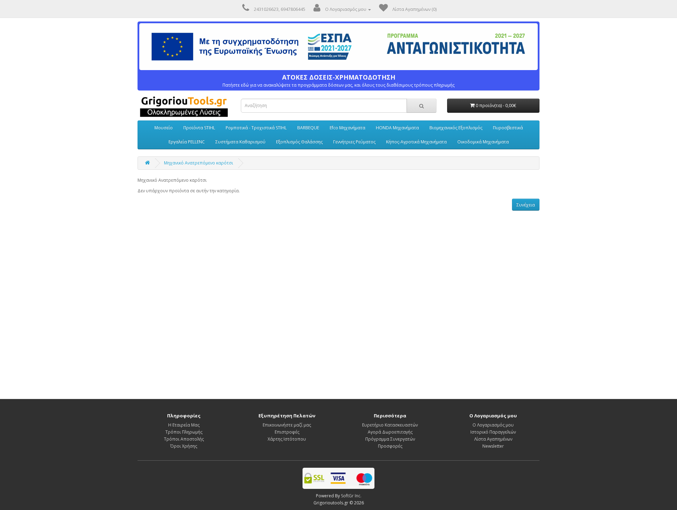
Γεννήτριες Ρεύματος (354, 142)
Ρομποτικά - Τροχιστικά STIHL (256, 128)
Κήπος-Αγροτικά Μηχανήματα (416, 142)
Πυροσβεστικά (508, 128)
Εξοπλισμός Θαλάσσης (299, 142)
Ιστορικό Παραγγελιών (493, 432)
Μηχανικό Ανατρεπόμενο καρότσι (198, 163)
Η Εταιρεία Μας (184, 425)
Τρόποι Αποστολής (184, 439)
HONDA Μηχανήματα (397, 128)
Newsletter (493, 446)
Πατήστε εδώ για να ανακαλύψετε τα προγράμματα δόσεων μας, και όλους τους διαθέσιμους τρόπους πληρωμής (338, 81)
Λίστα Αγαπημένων (493, 439)
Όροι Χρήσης (183, 446)
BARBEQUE (308, 128)
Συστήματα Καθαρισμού (240, 142)
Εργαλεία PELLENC (187, 142)
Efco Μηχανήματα (347, 128)
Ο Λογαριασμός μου (493, 425)
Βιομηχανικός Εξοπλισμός (455, 128)
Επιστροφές (287, 432)
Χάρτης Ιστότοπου (287, 439)
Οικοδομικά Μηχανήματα (483, 142)
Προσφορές (390, 446)
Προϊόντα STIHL (199, 128)
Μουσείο (163, 128)
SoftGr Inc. (351, 496)
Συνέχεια (526, 205)
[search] (422, 106)
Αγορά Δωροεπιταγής (390, 432)
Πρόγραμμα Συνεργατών (390, 439)
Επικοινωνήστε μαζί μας (287, 425)
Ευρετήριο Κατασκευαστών (390, 425)
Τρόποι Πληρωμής (183, 432)
